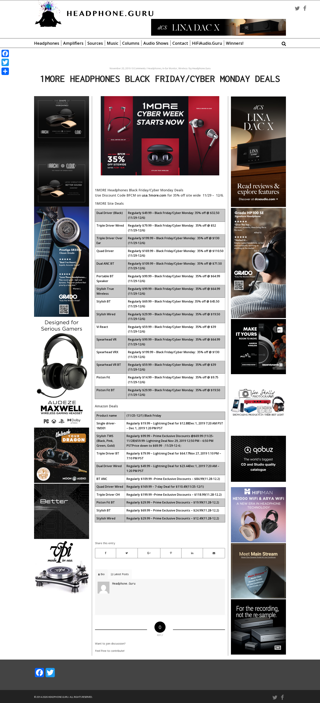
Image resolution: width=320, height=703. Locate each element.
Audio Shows (156, 43)
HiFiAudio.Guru (207, 43)
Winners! (234, 43)
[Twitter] (5, 62)
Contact (180, 43)
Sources (95, 43)
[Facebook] (5, 53)
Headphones (46, 43)
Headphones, (155, 68)
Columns (130, 43)
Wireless (183, 68)
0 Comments (139, 68)
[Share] (5, 71)
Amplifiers (73, 43)
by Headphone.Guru (200, 68)
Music (112, 43)
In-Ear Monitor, (170, 68)
